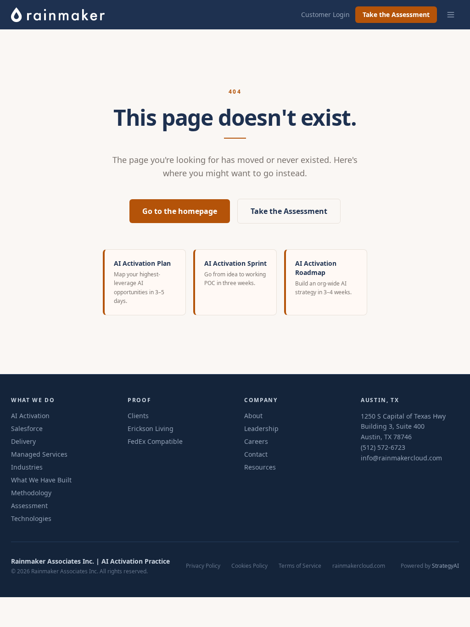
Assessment (29, 505)
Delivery (23, 441)
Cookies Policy (249, 566)
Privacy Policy (203, 566)
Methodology (31, 492)
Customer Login (325, 14)
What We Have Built (41, 480)
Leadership (261, 428)
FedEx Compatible (155, 441)
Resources (260, 467)
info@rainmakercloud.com (401, 457)
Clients (138, 415)
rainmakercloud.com (358, 566)
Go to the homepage (179, 211)
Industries (27, 467)
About (253, 415)
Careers (256, 441)
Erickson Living (150, 428)
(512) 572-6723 (383, 447)
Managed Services (39, 454)
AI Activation (30, 415)
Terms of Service (300, 566)
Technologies (31, 518)
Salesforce (27, 428)
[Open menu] (450, 14)
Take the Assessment (396, 14)
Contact (256, 454)
